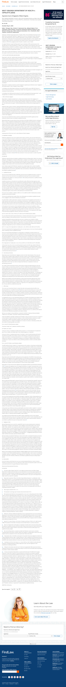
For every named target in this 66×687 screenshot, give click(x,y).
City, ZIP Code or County (50, 76)
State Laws (39, 662)
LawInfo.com (54, 667)
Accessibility (26, 656)
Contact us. (12, 660)
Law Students (49, 98)
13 (2, 551)
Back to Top (33, 643)
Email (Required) (48, 142)
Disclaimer (11, 683)
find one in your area (45, 612)
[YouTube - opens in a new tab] (12, 677)
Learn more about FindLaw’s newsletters (51, 148)
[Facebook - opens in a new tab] (9, 677)
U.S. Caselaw (39, 664)
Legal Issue (47, 71)
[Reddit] (20, 677)
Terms (3, 683)
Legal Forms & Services (41, 654)
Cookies (16, 683)
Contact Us (26, 658)
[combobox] (53, 73)
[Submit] (62, 145)
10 (2, 535)
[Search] (63, 2)
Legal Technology (50, 96)
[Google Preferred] (23, 677)
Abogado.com (54, 663)
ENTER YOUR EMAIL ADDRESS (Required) (9, 669)
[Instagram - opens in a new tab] (17, 677)
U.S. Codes (39, 666)
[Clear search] (61, 78)
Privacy (7, 683)
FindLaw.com (54, 654)
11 (2, 542)
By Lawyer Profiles (27, 668)
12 (2, 547)
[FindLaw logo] (6, 2)
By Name (25, 670)
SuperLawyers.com (55, 658)
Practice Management (51, 94)
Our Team (26, 654)
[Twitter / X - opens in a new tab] (15, 677)
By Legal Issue (26, 666)
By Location (26, 664)
